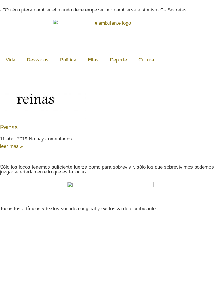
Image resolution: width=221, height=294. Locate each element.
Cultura (146, 60)
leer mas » (11, 146)
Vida (10, 60)
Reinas (9, 127)
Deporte (118, 60)
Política (68, 60)
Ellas (93, 60)
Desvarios (38, 60)
